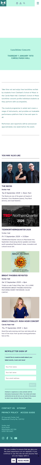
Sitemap (21, 408)
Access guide (27, 412)
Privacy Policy (27, 398)
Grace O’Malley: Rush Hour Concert (20, 321)
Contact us (8, 408)
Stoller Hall (3, 3)
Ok (13, 460)
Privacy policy (10, 412)
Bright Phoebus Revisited (15, 275)
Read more (23, 460)
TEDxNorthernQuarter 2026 (16, 229)
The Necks (7, 186)
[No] (38, 456)
